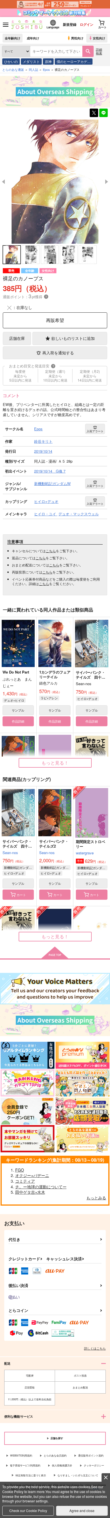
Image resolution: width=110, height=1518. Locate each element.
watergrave (85, 853)
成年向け (33, 38)
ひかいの (11, 61)
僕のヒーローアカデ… (74, 61)
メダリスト (31, 61)
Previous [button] (3, 182)
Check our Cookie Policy (28, 1510)
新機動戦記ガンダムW (19, 867)
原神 (48, 61)
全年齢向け (12, 38)
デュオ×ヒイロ (14, 700)
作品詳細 (18, 721)
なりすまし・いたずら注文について (78, 1475)
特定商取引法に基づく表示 (31, 1475)
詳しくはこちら (95, 1348)
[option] (55, 181)
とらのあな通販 (13, 69)
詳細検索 (99, 51)
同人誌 (33, 69)
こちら (51, 550)
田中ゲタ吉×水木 (30, 1192)
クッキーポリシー (94, 1465)
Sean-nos (10, 852)
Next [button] (106, 182)
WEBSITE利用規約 (21, 1455)
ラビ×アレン (49, 698)
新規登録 (69, 24)
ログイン (86, 24)
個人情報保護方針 (62, 1465)
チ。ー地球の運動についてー (41, 1186)
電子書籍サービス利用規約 (25, 1465)
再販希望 (55, 320)
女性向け (99, 38)
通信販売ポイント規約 (91, 1455)
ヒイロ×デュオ (87, 698)
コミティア (25, 1181)
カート (21, 894)
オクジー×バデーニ (32, 1175)
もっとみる (96, 1198)
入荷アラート (95, 431)
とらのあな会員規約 (55, 1455)
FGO (19, 1170)
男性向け (77, 38)
